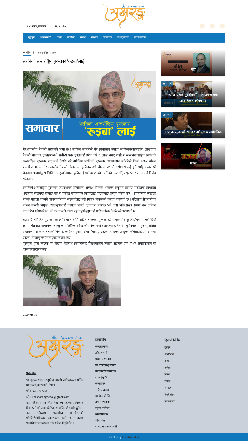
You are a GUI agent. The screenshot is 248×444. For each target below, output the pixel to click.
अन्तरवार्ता (45, 37)
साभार (94, 37)
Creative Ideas (131, 437)
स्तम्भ (83, 37)
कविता (71, 37)
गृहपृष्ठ (31, 37)
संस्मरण (107, 37)
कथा (59, 37)
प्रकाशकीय (140, 37)
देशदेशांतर (123, 37)
